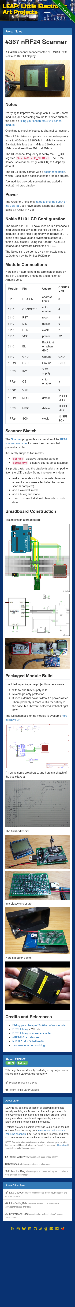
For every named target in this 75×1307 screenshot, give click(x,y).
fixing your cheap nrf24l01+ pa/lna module (33, 123)
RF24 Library (20, 1029)
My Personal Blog (33, 1215)
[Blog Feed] (12, 1228)
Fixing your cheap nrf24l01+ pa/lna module (38, 1025)
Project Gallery (33, 1156)
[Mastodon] (29, 1228)
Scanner (16, 439)
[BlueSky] (23, 1228)
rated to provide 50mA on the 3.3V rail (36, 204)
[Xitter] (62, 1228)
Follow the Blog (36, 1172)
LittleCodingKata (32, 1204)
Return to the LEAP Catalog (23, 1089)
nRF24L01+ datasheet (26, 1037)
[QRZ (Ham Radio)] (46, 1228)
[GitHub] (35, 1228)
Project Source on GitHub (23, 1082)
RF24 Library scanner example (31, 1033)
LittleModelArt (62, 1145)
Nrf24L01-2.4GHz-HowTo (28, 1041)
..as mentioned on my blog (28, 1045)
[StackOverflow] (41, 1228)
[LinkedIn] (57, 1228)
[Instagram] (18, 1228)
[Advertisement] (37, 1268)
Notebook (29, 1164)
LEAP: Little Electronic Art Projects (35, 6)
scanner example (54, 172)
